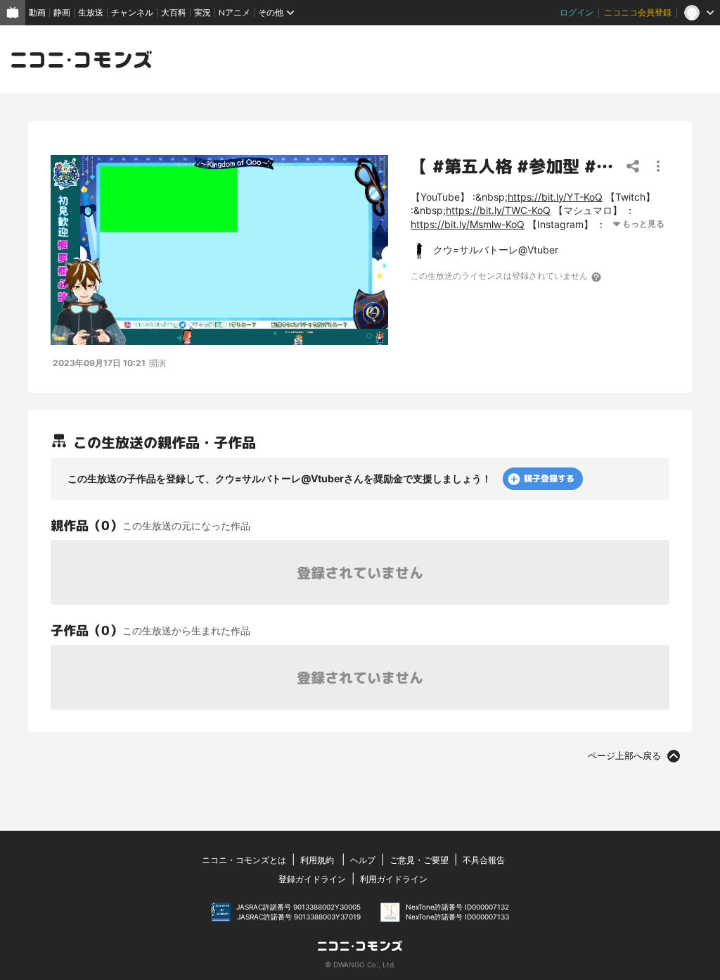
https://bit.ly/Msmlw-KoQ (468, 224)
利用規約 (317, 860)
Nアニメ (234, 12)
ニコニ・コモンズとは (244, 860)
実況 (202, 12)
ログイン (576, 12)
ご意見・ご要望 (419, 860)
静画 (61, 12)
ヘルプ (362, 860)
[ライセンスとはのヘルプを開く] (597, 276)
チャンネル (132, 12)
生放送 (90, 12)
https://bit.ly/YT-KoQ (555, 197)
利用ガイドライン (394, 879)
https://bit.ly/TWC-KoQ (498, 210)
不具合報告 (484, 860)
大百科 (173, 12)
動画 (37, 12)
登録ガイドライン (312, 879)
